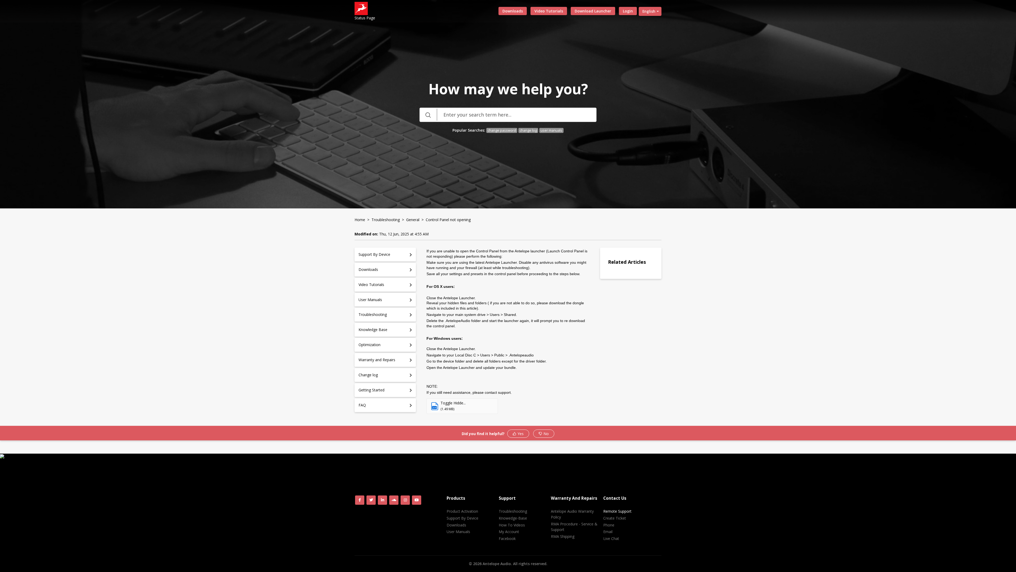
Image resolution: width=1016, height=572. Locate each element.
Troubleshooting (385, 219)
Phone (608, 525)
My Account (509, 531)
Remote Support (617, 511)
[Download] (498, 222)
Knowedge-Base (513, 518)
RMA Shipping (562, 536)
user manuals (551, 130)
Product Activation (462, 511)
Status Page (365, 17)
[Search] (428, 115)
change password (502, 130)
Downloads (512, 11)
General (412, 219)
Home (360, 219)
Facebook (507, 538)
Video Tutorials (548, 11)
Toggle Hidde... (453, 402)
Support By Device (462, 518)
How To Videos (512, 525)
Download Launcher (593, 11)
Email (608, 531)
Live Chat (611, 538)
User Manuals (458, 531)
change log (528, 130)
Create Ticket (614, 518)
